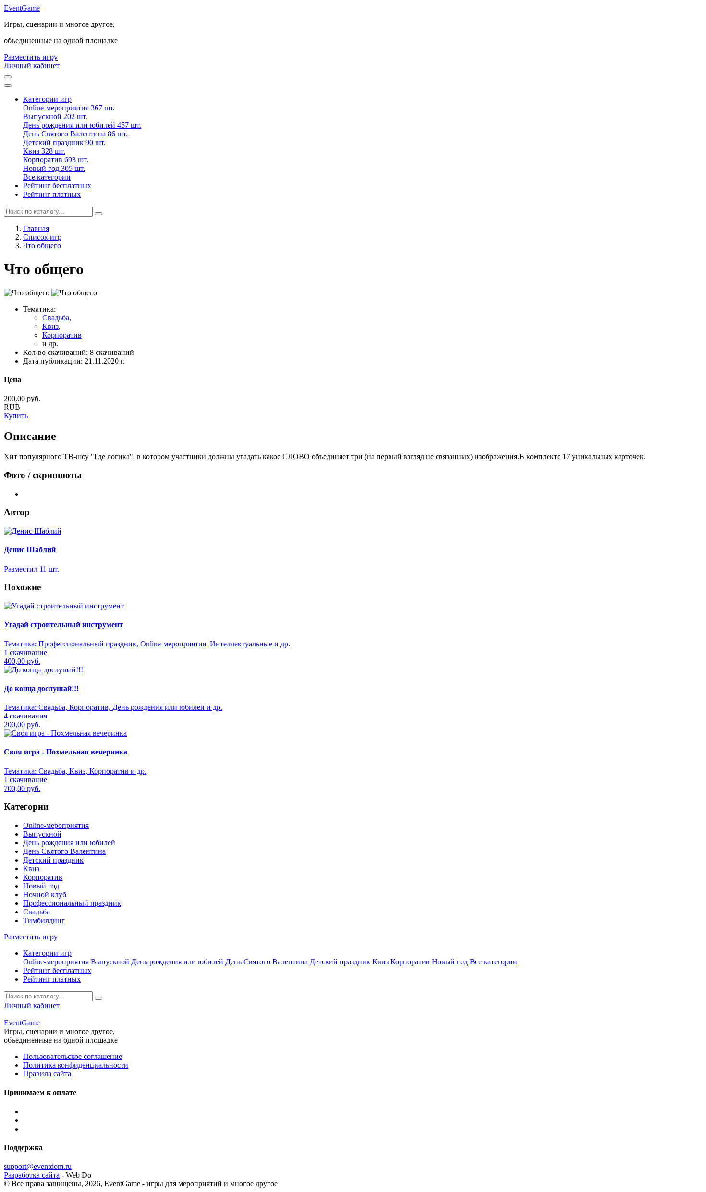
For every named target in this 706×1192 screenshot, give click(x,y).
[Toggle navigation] (8, 85)
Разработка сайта (32, 1175)
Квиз (50, 326)
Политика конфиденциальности (75, 1065)
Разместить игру (31, 57)
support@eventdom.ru (38, 1166)
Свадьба (55, 318)
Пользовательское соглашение (72, 1056)
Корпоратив (62, 335)
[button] (47, 99)
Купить (16, 416)
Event (22, 8)
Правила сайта (47, 1074)
